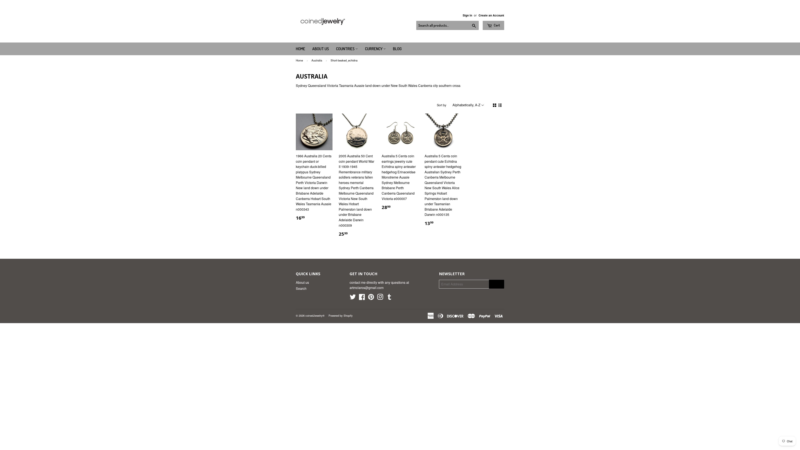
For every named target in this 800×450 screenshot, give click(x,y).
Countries (345, 48)
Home (300, 48)
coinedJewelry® (315, 316)
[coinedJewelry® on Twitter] (353, 298)
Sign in (467, 15)
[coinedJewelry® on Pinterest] (371, 298)
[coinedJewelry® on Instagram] (380, 298)
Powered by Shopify (341, 316)
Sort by (441, 105)
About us (320, 48)
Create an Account (491, 15)
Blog (397, 48)
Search (301, 288)
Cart (496, 25)
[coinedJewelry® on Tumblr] (389, 298)
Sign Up (496, 284)
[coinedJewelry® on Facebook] (362, 298)
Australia (316, 60)
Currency (374, 48)
